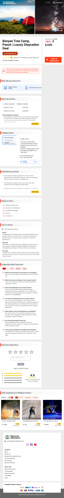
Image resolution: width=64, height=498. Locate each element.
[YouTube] (35, 444)
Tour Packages (8, 471)
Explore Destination (9, 473)
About (6, 452)
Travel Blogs (7, 475)
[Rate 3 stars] (21, 352)
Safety (24, 268)
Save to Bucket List (54, 60)
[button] (38, 57)
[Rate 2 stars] (16, 352)
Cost (12, 268)
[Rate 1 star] (10, 352)
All (4, 268)
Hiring (6, 477)
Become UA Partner (9, 462)
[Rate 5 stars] (32, 352)
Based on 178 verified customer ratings (25, 57)
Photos (61, 28)
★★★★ (7, 57)
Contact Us (7, 454)
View (35, 161)
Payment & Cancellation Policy (12, 456)
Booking (18, 268)
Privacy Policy (8, 460)
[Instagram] (27, 444)
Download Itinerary (11, 53)
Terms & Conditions (9, 458)
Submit (20, 364)
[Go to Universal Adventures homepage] (9, 2)
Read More (35, 124)
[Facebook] (31, 444)
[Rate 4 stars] (26, 352)
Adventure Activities (9, 469)
